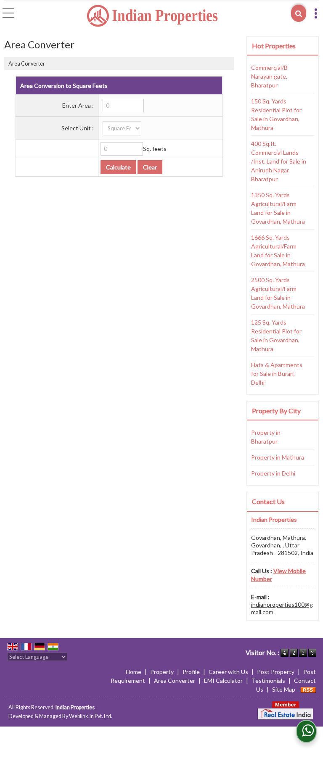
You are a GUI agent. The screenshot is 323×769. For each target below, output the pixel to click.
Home (133, 671)
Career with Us (228, 671)
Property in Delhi (273, 473)
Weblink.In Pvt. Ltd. (90, 716)
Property (162, 671)
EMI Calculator (223, 680)
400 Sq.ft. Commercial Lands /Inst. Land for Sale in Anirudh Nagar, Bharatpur (278, 161)
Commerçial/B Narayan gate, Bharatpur (269, 76)
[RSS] (308, 689)
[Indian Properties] (153, 16)
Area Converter (174, 680)
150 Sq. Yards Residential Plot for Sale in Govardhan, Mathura (276, 114)
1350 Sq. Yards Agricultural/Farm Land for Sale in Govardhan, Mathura (278, 208)
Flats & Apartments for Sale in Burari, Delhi (276, 373)
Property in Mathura (277, 457)
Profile (191, 671)
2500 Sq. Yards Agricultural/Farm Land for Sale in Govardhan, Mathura (278, 293)
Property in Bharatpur (266, 437)
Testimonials (268, 680)
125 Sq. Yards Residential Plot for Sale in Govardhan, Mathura (276, 335)
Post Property (275, 671)
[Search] (298, 13)
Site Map (283, 689)
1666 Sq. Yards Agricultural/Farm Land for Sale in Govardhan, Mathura (278, 250)
